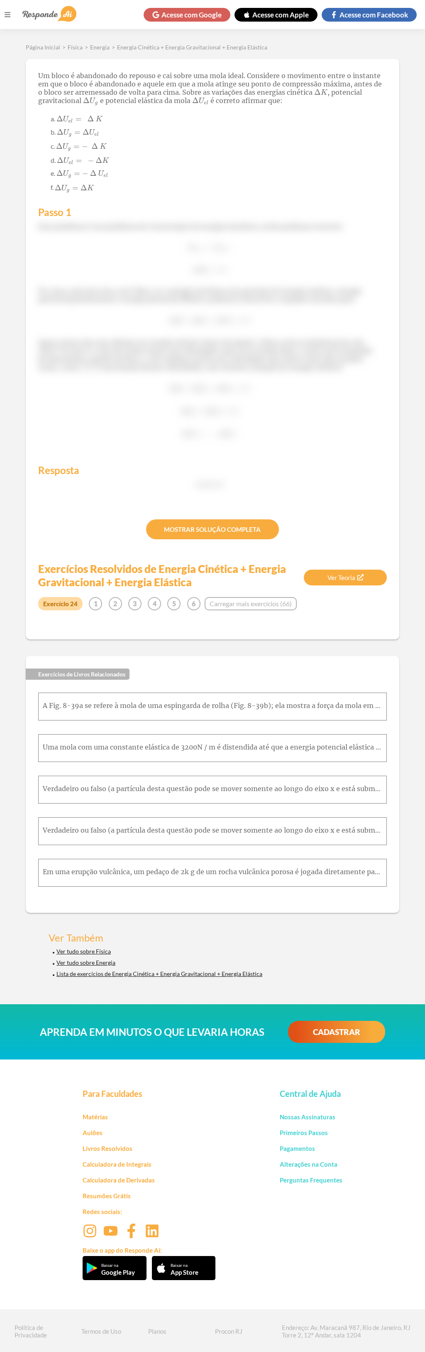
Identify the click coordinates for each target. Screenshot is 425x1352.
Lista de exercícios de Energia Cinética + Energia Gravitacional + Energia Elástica (159, 973)
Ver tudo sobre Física (83, 951)
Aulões (93, 1132)
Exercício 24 (60, 603)
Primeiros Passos (304, 1132)
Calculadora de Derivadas (119, 1180)
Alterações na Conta (308, 1164)
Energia (100, 47)
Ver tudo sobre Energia (85, 962)
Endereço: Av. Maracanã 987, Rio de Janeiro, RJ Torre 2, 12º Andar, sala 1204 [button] (346, 1331)
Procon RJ (228, 1331)
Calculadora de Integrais (117, 1164)
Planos (157, 1331)
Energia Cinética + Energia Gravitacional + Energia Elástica (192, 47)
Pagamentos (297, 1148)
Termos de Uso (101, 1331)
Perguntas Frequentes (311, 1180)
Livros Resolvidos (107, 1148)
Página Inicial (43, 47)
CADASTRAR (336, 1032)
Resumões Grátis (107, 1196)
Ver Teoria (341, 577)
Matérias (95, 1117)
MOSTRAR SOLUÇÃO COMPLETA (212, 529)
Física (75, 47)
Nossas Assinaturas (307, 1117)
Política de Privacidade (31, 1331)
